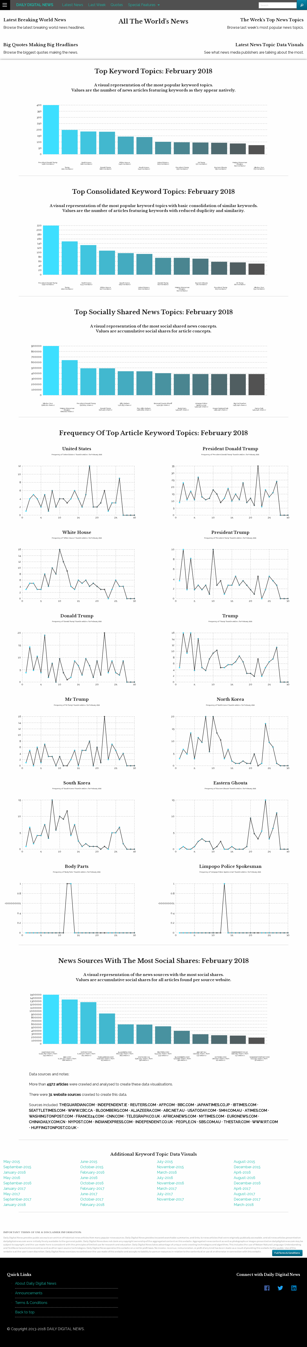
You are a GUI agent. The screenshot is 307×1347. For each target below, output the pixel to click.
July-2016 (165, 1178)
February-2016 (92, 1172)
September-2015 (17, 1167)
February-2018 (92, 1205)
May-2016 (11, 1178)
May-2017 (11, 1194)
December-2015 (247, 1167)
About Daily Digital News (35, 1283)
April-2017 (242, 1188)
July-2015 (165, 1161)
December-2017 (247, 1199)
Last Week (97, 5)
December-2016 (247, 1183)
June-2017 (88, 1194)
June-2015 (88, 1161)
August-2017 (244, 1194)
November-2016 (170, 1183)
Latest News (72, 5)
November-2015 (170, 1167)
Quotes (117, 5)
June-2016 (89, 1178)
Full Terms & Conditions (287, 1253)
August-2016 (244, 1178)
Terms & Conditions (31, 1303)
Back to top (25, 1312)
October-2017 (91, 1199)
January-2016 (14, 1172)
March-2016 (167, 1172)
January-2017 (14, 1188)
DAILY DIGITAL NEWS (34, 5)
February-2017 (92, 1188)
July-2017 (165, 1194)
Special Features (142, 5)
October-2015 (91, 1167)
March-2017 (167, 1188)
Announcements (28, 1293)
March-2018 (244, 1205)
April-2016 (242, 1172)
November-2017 (170, 1199)
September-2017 (17, 1199)
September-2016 (17, 1183)
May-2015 (11, 1161)
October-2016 (92, 1183)
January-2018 (14, 1205)
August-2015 (244, 1161)
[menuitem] (34, 5)
